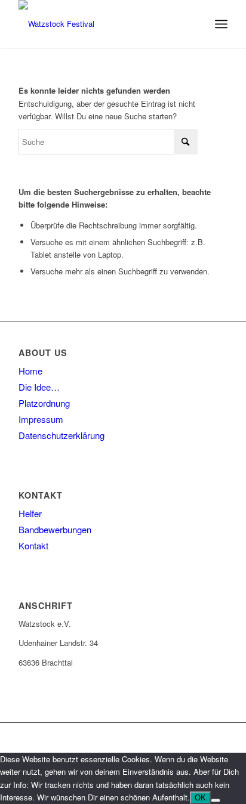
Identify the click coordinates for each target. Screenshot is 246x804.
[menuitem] (221, 24)
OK (200, 797)
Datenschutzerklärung (61, 435)
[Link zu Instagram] (201, 738)
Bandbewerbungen (55, 529)
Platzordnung (44, 403)
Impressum (41, 419)
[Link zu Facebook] (218, 738)
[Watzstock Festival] (102, 24)
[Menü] (221, 24)
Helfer (30, 513)
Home (30, 370)
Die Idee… (39, 387)
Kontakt (33, 545)
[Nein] (215, 800)
